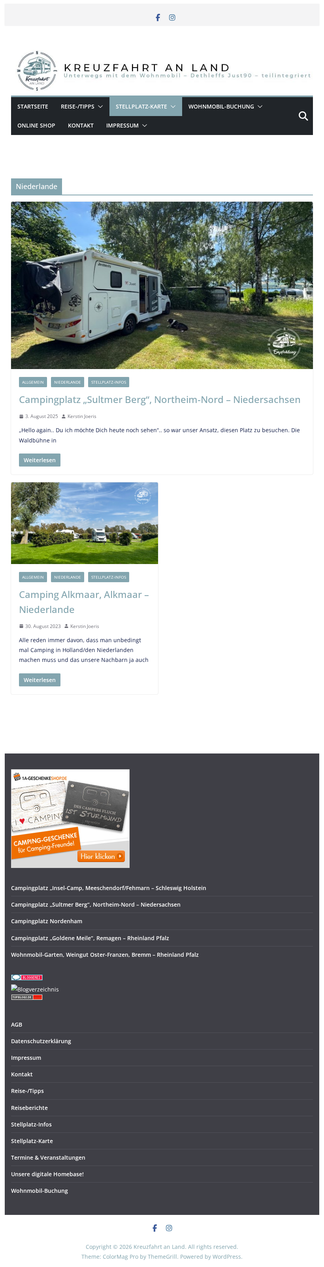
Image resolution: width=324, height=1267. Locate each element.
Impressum (122, 125)
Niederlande (67, 382)
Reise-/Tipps (77, 106)
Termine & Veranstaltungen (48, 1157)
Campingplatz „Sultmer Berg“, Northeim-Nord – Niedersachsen (160, 399)
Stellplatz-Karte (141, 106)
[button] (98, 106)
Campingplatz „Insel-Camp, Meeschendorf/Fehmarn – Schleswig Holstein (108, 888)
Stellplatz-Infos (108, 382)
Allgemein (33, 382)
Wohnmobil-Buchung (221, 106)
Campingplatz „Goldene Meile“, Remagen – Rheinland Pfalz (90, 938)
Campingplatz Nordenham (46, 921)
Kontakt (81, 125)
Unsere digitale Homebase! (47, 1174)
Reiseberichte (29, 1107)
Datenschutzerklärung (41, 1041)
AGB (16, 1024)
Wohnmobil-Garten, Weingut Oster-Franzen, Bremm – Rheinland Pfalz (105, 954)
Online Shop (36, 125)
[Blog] (35, 989)
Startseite (32, 106)
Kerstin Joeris (82, 416)
